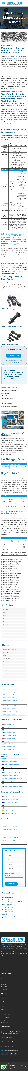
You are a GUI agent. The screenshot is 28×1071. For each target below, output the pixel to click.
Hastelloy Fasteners (8, 670)
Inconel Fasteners (8, 664)
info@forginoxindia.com (14, 360)
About (2, 981)
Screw (4, 618)
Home (2, 979)
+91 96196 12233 (14, 355)
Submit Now (11, 883)
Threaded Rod (7, 637)
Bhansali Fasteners (8, 944)
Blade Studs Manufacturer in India (11, 58)
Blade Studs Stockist (10, 344)
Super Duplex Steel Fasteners (10, 677)
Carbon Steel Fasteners (9, 652)
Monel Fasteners (7, 667)
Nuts (4, 615)
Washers (5, 621)
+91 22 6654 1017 (14, 362)
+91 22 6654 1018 (8, 911)
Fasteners (6, 609)
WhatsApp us (4, 492)
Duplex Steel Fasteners (9, 674)
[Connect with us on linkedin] (11, 1054)
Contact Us (4, 989)
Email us (22, 490)
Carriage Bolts (7, 633)
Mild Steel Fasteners (8, 655)
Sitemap (24, 1068)
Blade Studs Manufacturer (12, 326)
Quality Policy (4, 986)
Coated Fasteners (7, 630)
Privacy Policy (23, 1067)
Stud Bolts (6, 624)
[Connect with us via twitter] (7, 1054)
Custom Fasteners (8, 627)
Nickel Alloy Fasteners (9, 661)
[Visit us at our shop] (15, 1054)
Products (3, 984)
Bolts (11, 88)
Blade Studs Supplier (10, 309)
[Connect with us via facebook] (2, 1054)
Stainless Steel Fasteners (9, 649)
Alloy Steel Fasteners (8, 658)
